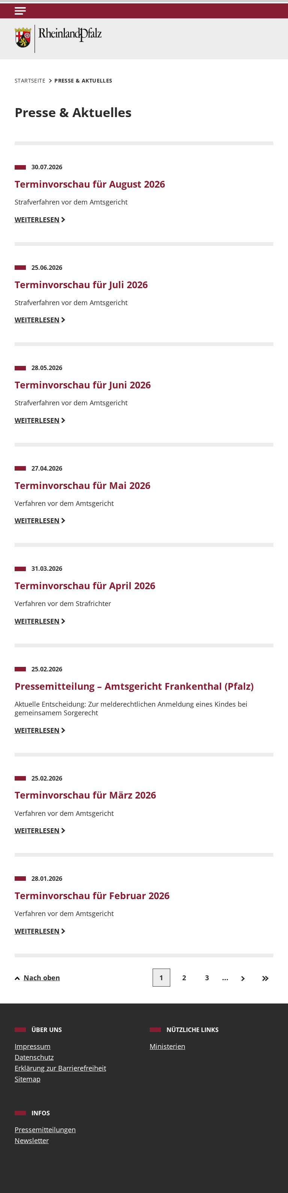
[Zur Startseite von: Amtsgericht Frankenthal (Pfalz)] (58, 37)
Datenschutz (34, 1057)
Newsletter (32, 1140)
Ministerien (167, 1046)
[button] (20, 10)
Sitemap (27, 1078)
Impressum (33, 1046)
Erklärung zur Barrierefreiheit (60, 1068)
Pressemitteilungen (45, 1129)
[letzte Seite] (265, 977)
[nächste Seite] (242, 977)
